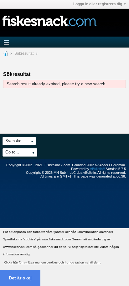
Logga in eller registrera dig (97, 4)
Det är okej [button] (20, 277)
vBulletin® (97, 169)
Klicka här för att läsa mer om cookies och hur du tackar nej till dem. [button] (52, 262)
